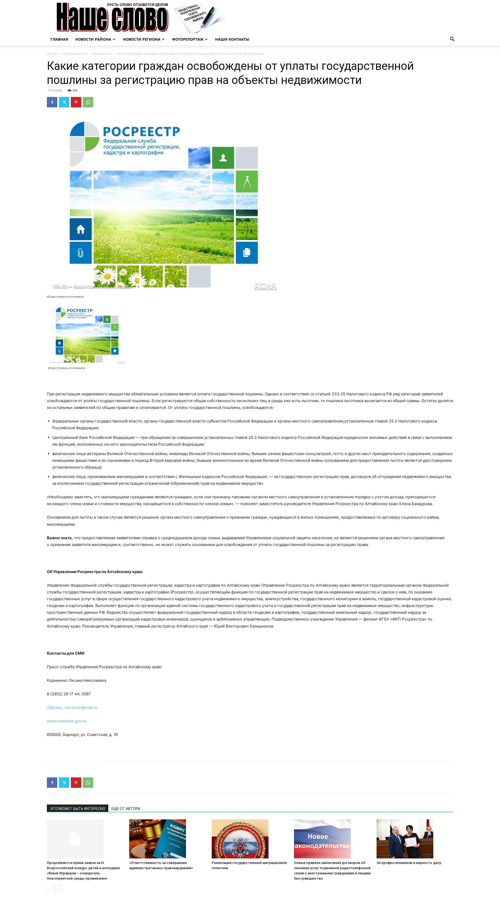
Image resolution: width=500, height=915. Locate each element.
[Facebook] (52, 102)
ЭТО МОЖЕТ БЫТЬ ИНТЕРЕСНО (77, 809)
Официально (102, 53)
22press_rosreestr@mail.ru (72, 707)
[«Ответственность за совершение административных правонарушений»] (167, 838)
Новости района (93, 39)
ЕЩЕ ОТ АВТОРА (125, 809)
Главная (59, 39)
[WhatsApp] (88, 102)
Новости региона (141, 39)
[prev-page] (50, 889)
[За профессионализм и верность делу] (415, 838)
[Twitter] (64, 102)
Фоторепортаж (187, 39)
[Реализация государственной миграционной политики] (250, 838)
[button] (452, 39)
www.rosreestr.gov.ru (66, 721)
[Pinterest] (76, 102)
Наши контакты (232, 39)
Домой (52, 53)
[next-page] (58, 889)
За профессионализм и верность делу (409, 863)
